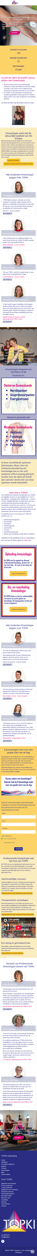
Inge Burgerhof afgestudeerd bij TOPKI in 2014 (17, 1006)
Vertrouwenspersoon (7, 1193)
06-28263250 (5, 1235)
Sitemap (3, 1202)
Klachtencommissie (7, 1191)
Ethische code (5, 1198)
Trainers (3, 1168)
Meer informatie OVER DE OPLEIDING (12, 953)
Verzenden (18, 849)
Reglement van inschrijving (9, 1189)
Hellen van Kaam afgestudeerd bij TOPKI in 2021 (18, 1102)
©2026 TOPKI (9, 1250)
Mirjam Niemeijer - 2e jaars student (14, 245)
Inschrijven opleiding (7, 1164)
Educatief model (6, 1195)
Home (3, 1160)
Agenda (3, 1166)
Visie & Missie (5, 1204)
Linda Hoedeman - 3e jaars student (14, 277)
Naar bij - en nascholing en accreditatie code (18, 164)
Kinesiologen (5, 1170)
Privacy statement (6, 1185)
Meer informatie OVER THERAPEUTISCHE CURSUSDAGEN (18, 914)
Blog (2, 1172)
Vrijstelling (4, 1200)
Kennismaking (5, 1174)
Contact (3, 1206)
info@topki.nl (5, 1237)
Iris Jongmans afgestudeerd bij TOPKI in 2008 (17, 1059)
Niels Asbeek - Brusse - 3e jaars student (15, 696)
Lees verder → (7, 213)
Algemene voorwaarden (8, 1183)
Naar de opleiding (13, 160)
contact (26, 540)
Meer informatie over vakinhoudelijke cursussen (17, 893)
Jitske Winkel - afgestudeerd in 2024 (14, 738)
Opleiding (14, 33)
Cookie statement (6, 1187)
